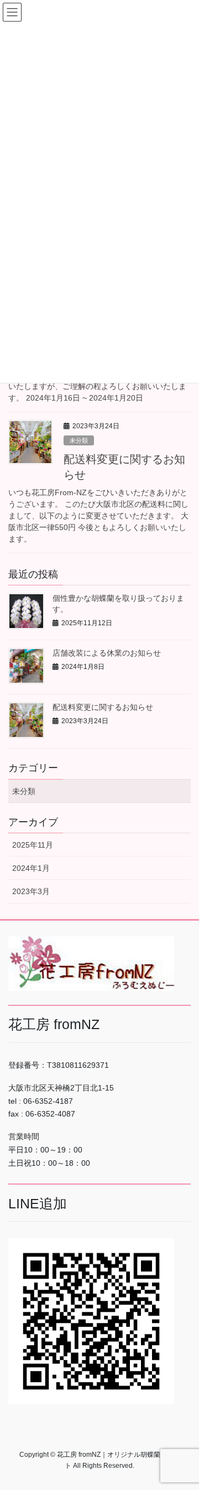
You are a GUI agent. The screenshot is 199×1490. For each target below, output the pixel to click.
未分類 (79, 440)
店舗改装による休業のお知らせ (107, 652)
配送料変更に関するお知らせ (103, 707)
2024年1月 (31, 868)
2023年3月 (31, 891)
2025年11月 (32, 844)
